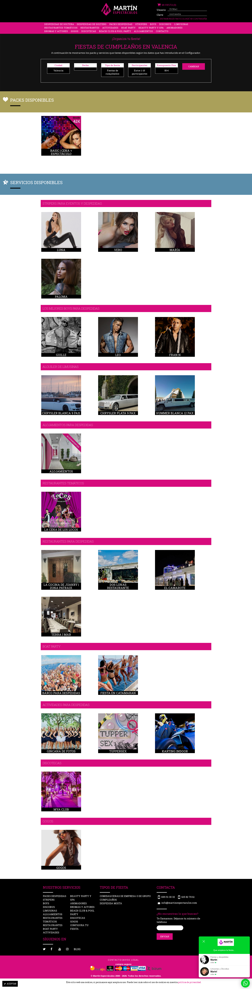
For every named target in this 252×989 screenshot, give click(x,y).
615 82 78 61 (188, 896)
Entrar (164, 18)
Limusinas (181, 24)
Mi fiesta (168, 5)
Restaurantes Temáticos (61, 27)
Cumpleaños (108, 899)
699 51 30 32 (168, 896)
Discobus (165, 24)
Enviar (164, 936)
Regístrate (175, 18)
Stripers (141, 24)
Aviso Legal (131, 959)
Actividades (110, 27)
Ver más (61, 139)
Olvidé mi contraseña (194, 18)
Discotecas (88, 31)
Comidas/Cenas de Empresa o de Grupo (125, 896)
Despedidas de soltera (59, 24)
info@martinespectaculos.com (179, 902)
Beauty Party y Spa (151, 27)
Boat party (128, 27)
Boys (153, 24)
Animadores (175, 27)
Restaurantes (89, 27)
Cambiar (193, 66)
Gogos (74, 31)
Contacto (162, 31)
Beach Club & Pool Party (115, 31)
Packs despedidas (120, 24)
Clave (160, 14)
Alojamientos (143, 31)
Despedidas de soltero (91, 24)
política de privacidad (189, 982)
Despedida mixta (111, 903)
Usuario (161, 9)
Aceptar (11, 983)
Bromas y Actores (56, 31)
